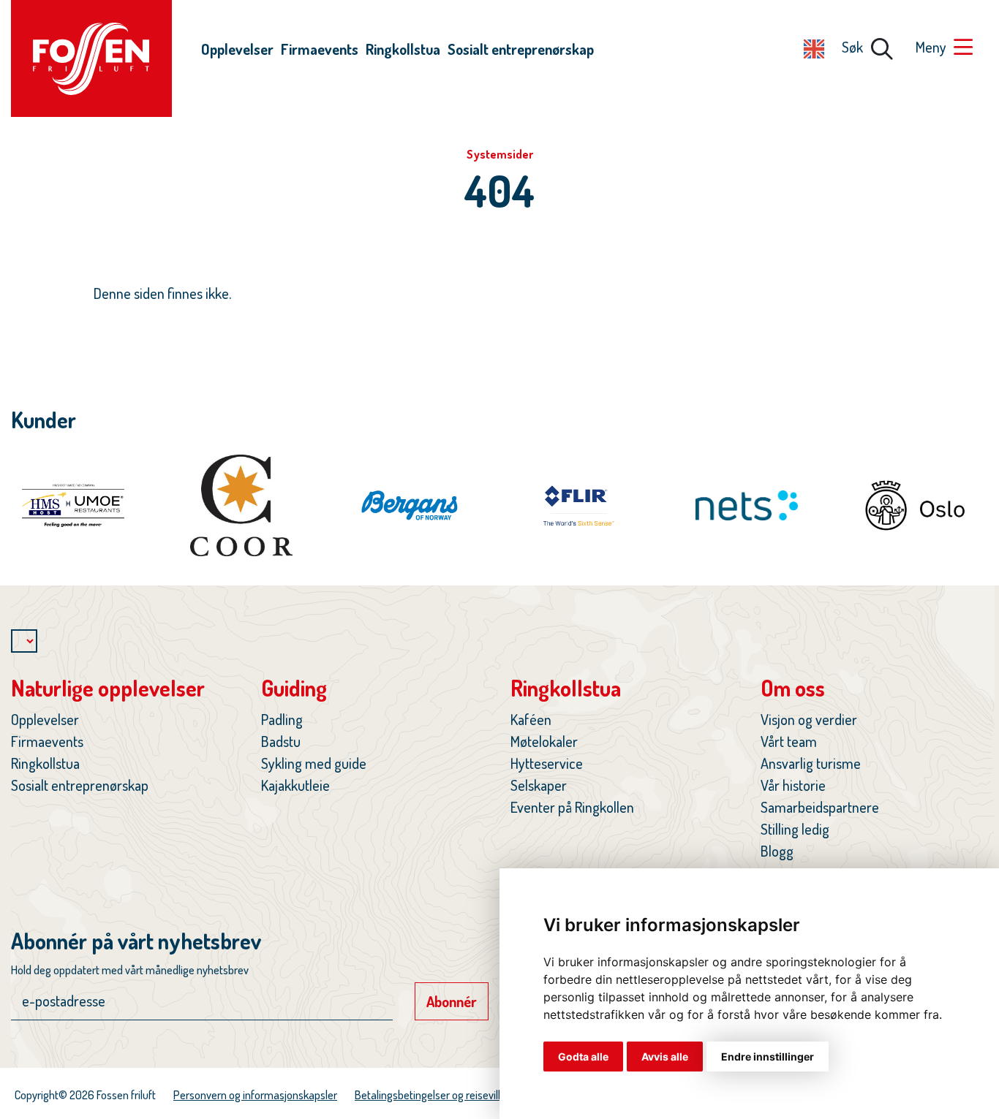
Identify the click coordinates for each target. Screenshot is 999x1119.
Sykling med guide (313, 763)
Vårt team (789, 741)
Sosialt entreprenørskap (521, 48)
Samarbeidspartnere (820, 806)
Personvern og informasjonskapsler (255, 1095)
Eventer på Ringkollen (572, 806)
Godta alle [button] (583, 1056)
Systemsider (500, 154)
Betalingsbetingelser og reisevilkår (434, 1095)
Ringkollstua (403, 48)
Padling (282, 719)
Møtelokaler (544, 741)
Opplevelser (237, 48)
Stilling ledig (795, 828)
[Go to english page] (814, 46)
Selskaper (538, 784)
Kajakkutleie (295, 784)
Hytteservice (546, 763)
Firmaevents (319, 48)
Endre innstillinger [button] (767, 1056)
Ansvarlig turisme (811, 763)
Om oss (793, 688)
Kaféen (530, 719)
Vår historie (793, 784)
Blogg (777, 850)
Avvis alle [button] (664, 1056)
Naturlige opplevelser (108, 688)
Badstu (281, 741)
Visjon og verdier (809, 719)
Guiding (294, 688)
